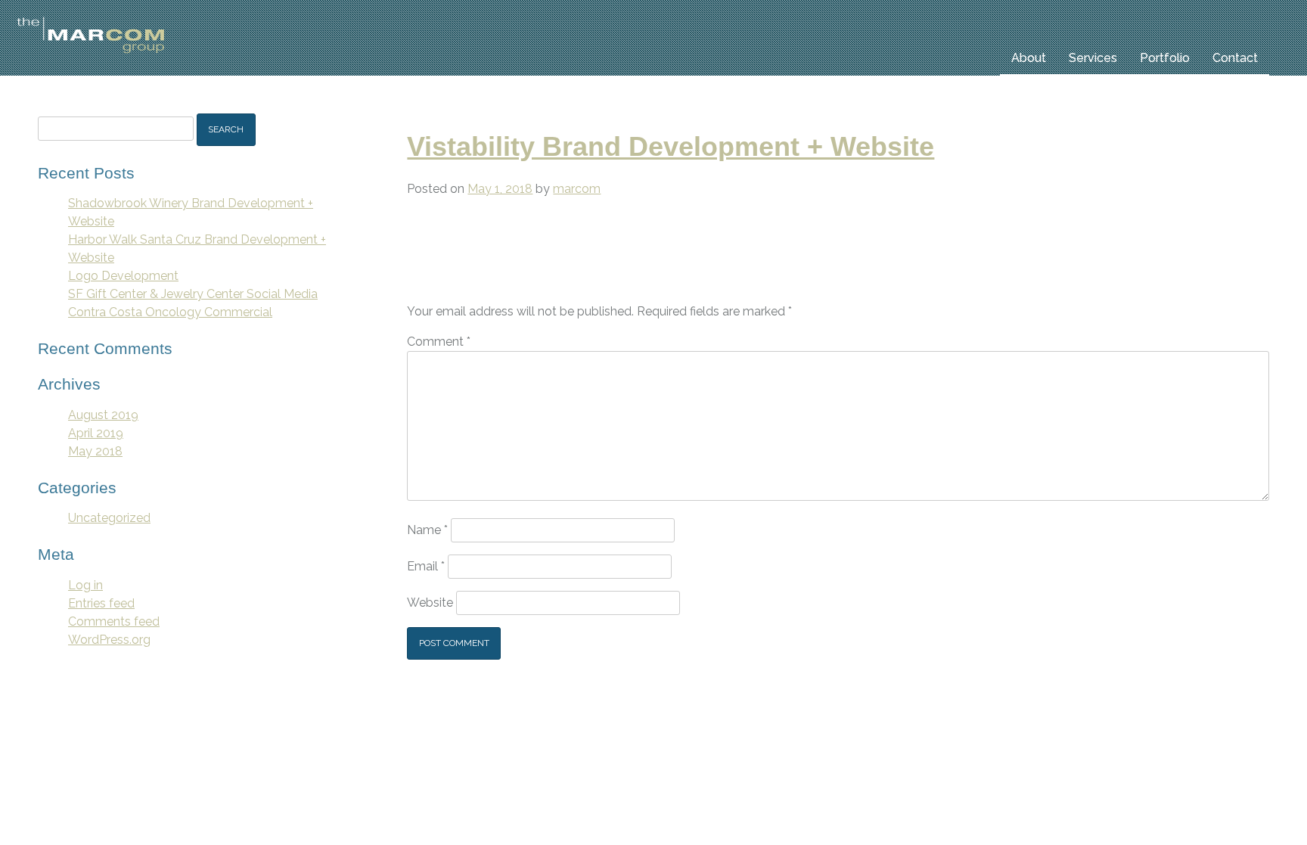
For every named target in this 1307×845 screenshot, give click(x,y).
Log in (85, 585)
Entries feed (101, 603)
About (1028, 58)
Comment (438, 341)
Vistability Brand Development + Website (670, 146)
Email (426, 566)
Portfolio (1165, 58)
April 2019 (95, 433)
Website (430, 602)
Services (1093, 58)
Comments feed (114, 621)
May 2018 (95, 451)
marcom (577, 189)
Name (427, 530)
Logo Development (123, 276)
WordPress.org (109, 639)
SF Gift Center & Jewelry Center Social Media (193, 294)
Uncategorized (109, 518)
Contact (1235, 58)
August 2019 (103, 415)
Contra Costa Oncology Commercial (170, 312)
